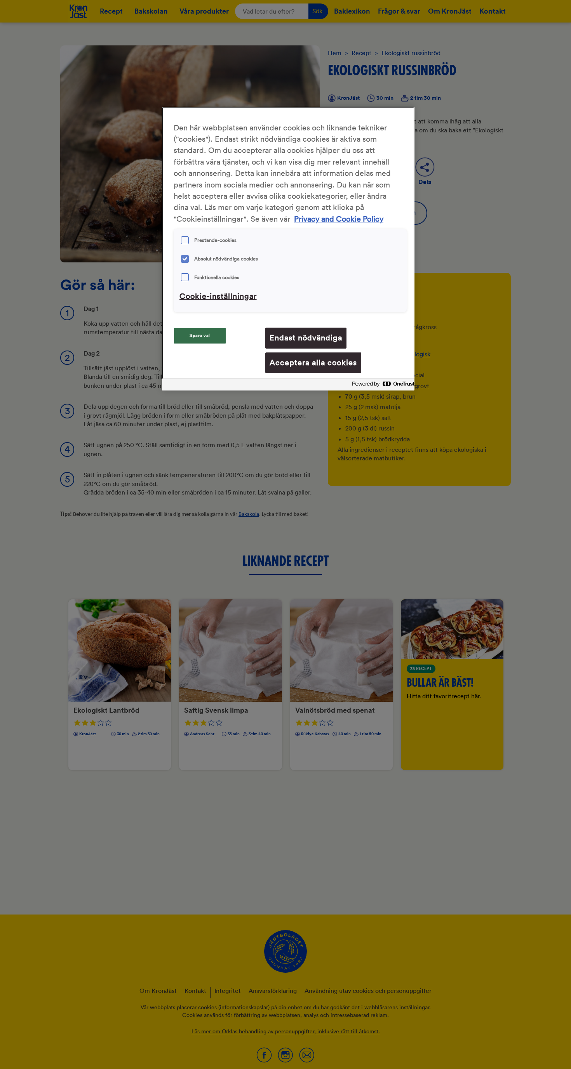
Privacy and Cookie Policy (338, 219)
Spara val (200, 335)
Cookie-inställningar (218, 296)
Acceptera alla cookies (313, 362)
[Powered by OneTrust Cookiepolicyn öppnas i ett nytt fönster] (381, 385)
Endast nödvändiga (306, 337)
